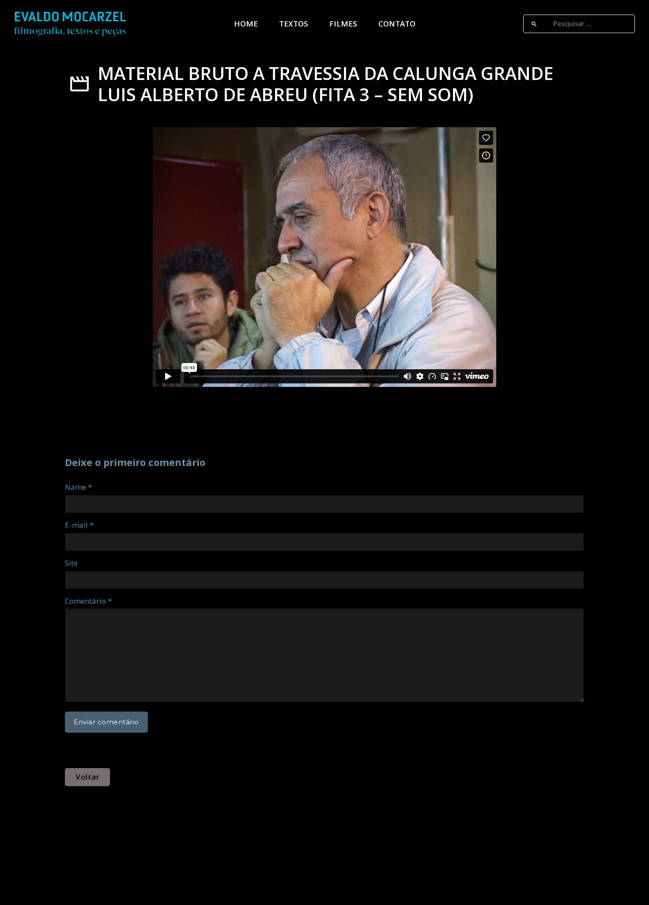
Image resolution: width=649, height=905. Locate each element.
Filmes (343, 24)
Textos (293, 24)
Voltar (87, 777)
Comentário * (88, 601)
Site (71, 563)
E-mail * (79, 525)
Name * (78, 487)
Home (246, 24)
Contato (396, 24)
